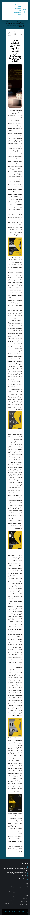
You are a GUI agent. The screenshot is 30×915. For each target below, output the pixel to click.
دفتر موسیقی (12, 900)
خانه (21, 33)
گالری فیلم (25, 898)
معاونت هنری (11, 897)
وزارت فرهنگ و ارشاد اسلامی (10, 892)
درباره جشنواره (24, 901)
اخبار (21, 34)
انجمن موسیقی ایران (10, 903)
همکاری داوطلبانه (24, 905)
